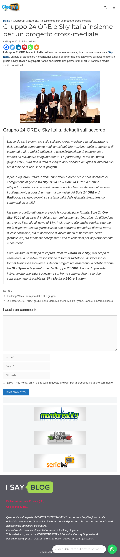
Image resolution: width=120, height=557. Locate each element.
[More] (36, 47)
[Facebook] (6, 47)
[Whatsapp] (30, 47)
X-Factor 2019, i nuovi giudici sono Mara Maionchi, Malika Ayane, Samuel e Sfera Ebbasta (60, 300)
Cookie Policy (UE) (17, 506)
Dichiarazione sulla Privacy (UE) (25, 501)
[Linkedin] (18, 47)
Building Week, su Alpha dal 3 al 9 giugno (31, 296)
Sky (9, 291)
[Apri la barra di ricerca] (105, 8)
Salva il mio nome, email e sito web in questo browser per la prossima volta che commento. (60, 382)
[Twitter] (12, 47)
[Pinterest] (24, 47)
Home (6, 20)
